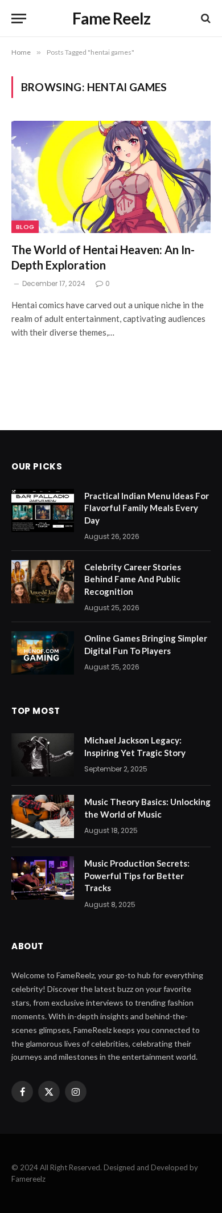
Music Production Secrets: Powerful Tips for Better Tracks (137, 875)
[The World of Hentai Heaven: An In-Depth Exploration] (111, 177)
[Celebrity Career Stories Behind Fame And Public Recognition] (42, 581)
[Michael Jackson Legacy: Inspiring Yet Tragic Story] (42, 755)
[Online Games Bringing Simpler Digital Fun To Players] (42, 653)
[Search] (205, 18)
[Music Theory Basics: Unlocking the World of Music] (42, 816)
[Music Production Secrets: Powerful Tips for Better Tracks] (42, 878)
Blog (25, 226)
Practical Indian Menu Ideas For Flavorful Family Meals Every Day (146, 508)
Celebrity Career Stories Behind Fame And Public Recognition (132, 579)
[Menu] (18, 18)
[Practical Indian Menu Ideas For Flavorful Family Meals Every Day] (42, 510)
